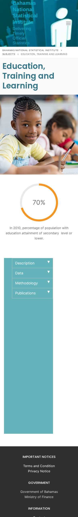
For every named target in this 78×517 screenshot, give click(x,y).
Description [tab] (25, 263)
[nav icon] (68, 23)
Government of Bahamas (39, 492)
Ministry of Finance (39, 497)
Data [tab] (19, 273)
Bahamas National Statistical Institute (25, 12)
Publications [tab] (25, 293)
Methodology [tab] (26, 283)
